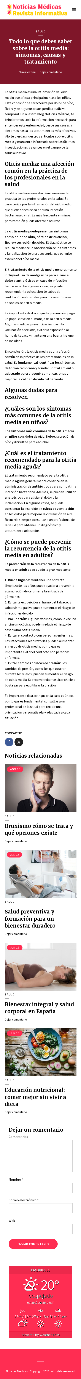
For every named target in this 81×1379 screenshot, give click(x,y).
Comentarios (18, 1136)
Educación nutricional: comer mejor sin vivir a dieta (35, 1097)
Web (12, 1220)
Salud (41, 31)
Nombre (16, 1179)
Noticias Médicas (17, 1371)
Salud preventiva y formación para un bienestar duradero (30, 918)
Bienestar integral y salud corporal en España (39, 1008)
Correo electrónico (24, 1200)
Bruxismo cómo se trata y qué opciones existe (39, 829)
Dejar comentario (51, 72)
